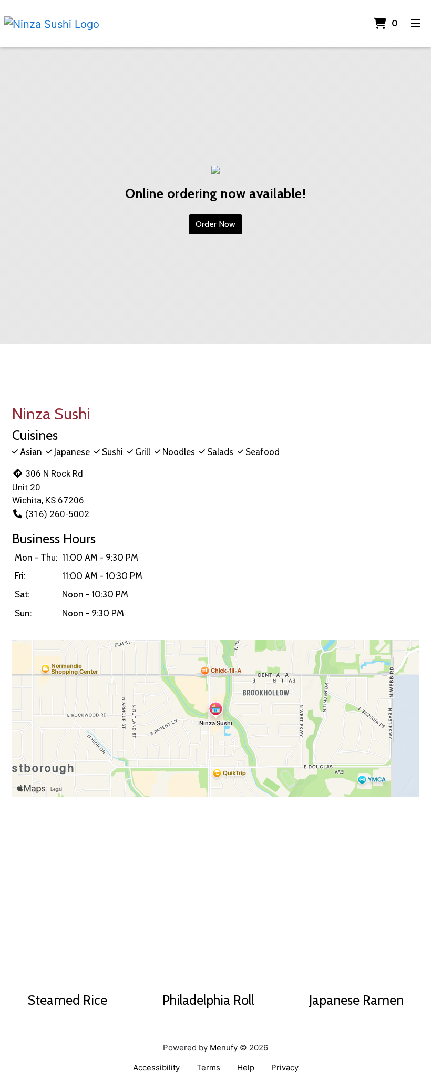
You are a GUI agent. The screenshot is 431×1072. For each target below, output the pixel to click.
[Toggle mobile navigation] (415, 23)
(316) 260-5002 (57, 514)
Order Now (215, 224)
